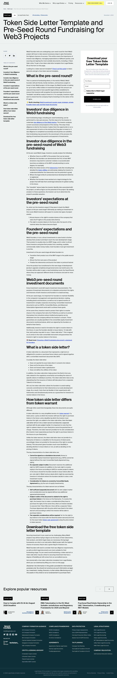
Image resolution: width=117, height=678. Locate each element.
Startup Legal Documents (56, 648)
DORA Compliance (54, 630)
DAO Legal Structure (99, 630)
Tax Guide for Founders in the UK (81, 648)
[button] (58, 3)
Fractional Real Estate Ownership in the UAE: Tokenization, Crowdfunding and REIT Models (95, 605)
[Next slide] (109, 589)
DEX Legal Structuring (100, 635)
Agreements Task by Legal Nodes (58, 646)
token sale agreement (50, 520)
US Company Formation (28, 632)
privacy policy (97, 107)
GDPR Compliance (54, 635)
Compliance (30, 611)
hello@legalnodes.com (9, 631)
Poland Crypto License (28, 659)
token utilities (42, 170)
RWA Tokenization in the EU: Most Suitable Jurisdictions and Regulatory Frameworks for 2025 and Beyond (57, 605)
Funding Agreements (54, 651)
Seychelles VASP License (29, 661)
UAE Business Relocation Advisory (103, 654)
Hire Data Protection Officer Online (81, 635)
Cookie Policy (110, 673)
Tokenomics (44, 15)
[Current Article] (37, 612)
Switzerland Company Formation (31, 635)
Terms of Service (91, 673)
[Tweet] (10, 55)
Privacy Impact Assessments (80, 630)
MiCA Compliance (54, 632)
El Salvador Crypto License (29, 654)
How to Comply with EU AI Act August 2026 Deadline (19, 604)
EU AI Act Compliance (55, 638)
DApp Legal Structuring (100, 638)
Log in (110, 3)
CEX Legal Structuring (100, 632)
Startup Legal (8, 598)
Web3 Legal (10, 8)
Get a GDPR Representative (79, 632)
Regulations (68, 613)
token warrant (64, 413)
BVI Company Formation (28, 638)
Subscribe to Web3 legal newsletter (95, 92)
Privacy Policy (101, 673)
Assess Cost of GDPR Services (80, 638)
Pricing (70, 3)
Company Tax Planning (78, 646)
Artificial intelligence (28, 613)
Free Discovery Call (95, 3)
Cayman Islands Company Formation (32, 640)
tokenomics (54, 168)
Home (4, 8)
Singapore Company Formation (30, 643)
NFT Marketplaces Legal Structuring (104, 640)
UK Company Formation (28, 630)
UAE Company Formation (29, 645)
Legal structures (104, 613)
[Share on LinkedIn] (14, 55)
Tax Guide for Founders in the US (81, 651)
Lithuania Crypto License (29, 656)
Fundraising (36, 15)
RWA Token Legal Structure (101, 645)
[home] (6, 3)
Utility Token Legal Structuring (102, 643)
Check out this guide (59, 69)
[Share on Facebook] (5, 55)
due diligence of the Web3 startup (45, 122)
